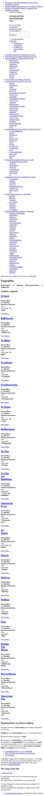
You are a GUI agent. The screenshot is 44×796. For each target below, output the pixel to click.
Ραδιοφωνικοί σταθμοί (16, 117)
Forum (13, 206)
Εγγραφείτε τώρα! (15, 29)
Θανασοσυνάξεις (16, 189)
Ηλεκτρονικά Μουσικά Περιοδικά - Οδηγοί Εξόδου (15, 243)
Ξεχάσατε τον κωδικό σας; (18, 44)
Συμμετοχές (14, 73)
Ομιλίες (15, 125)
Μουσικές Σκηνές (15, 225)
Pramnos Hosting (14, 765)
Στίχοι (17, 79)
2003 (11, 759)
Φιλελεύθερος (8, 673)
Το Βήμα (5, 340)
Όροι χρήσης (20, 753)
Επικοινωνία (24, 6)
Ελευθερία (6, 362)
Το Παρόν (4, 531)
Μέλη (13, 199)
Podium (5, 599)
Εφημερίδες (17, 95)
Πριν (3, 621)
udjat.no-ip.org (7, 773)
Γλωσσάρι (16, 134)
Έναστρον (13, 141)
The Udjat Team (14, 763)
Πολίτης (5, 577)
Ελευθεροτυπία (9, 384)
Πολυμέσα (19, 160)
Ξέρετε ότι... (13, 147)
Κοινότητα (17, 194)
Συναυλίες (13, 182)
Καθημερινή (8, 429)
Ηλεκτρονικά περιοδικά (17, 108)
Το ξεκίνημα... (10, 755)
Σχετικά (18, 751)
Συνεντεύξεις (18, 81)
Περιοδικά (17, 100)
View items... (5, 314)
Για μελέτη (23, 129)
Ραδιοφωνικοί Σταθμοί (15, 260)
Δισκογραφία (19, 58)
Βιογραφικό (21, 56)
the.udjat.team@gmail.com (14, 793)
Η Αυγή (5, 296)
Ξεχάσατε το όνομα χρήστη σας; (18, 49)
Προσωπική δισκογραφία (14, 64)
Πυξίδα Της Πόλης (5, 647)
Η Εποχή (6, 407)
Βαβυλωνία (7, 318)
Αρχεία (14, 172)
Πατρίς (5, 555)
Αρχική (20, 55)
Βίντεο (13, 166)
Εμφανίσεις (20, 177)
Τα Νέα (5, 451)
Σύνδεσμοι (19, 211)
